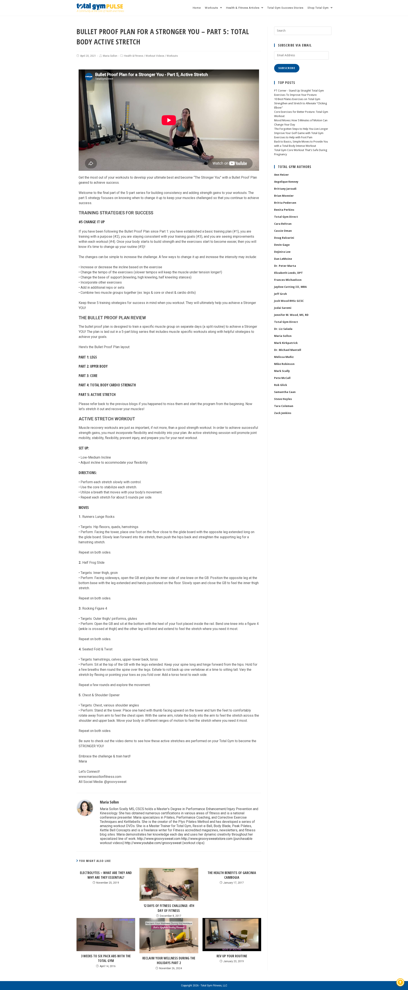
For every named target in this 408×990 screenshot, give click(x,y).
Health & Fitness (133, 55)
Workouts (172, 55)
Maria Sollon (110, 55)
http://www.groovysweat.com (158, 839)
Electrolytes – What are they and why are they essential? (106, 875)
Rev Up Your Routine (232, 956)
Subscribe (286, 68)
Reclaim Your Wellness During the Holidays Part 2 (168, 960)
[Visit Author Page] (85, 808)
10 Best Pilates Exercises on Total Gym (297, 99)
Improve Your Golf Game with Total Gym (298, 133)
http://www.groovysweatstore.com (206, 839)
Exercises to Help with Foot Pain (293, 137)
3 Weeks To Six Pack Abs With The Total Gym (106, 958)
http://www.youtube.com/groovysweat (153, 843)
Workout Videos (155, 55)
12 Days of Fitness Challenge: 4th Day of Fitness (168, 908)
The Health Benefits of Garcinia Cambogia (232, 875)
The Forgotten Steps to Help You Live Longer (301, 128)
